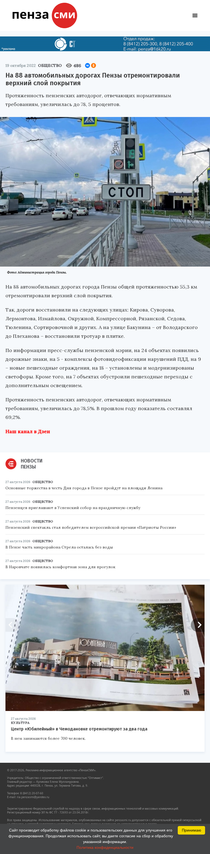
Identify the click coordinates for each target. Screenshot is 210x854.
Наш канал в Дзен (27, 431)
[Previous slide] (12, 625)
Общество (50, 65)
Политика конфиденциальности (105, 847)
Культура (20, 723)
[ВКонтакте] (87, 65)
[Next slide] (198, 625)
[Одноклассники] (93, 65)
